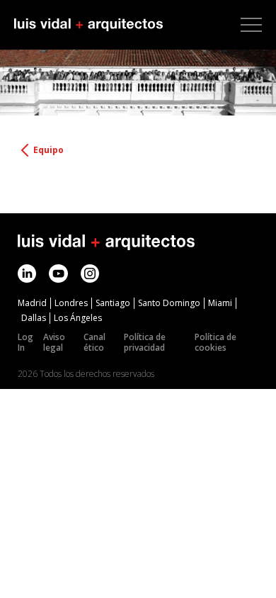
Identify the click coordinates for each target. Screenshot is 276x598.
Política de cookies (215, 342)
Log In (25, 342)
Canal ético (94, 342)
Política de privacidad (145, 342)
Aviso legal (54, 342)
